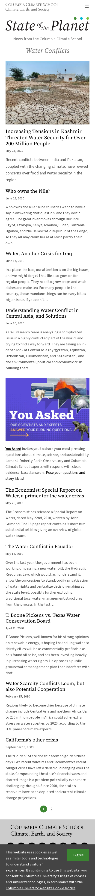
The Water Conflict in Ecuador (39, 546)
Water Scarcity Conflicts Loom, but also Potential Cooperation (45, 686)
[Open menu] (86, 6)
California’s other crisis (32, 740)
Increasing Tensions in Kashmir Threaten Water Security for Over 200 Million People (46, 137)
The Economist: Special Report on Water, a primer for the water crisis (45, 493)
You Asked (13, 448)
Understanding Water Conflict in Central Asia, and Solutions (42, 313)
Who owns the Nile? (28, 191)
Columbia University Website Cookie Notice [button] (40, 888)
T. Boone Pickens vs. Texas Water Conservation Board (43, 618)
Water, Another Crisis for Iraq (39, 254)
